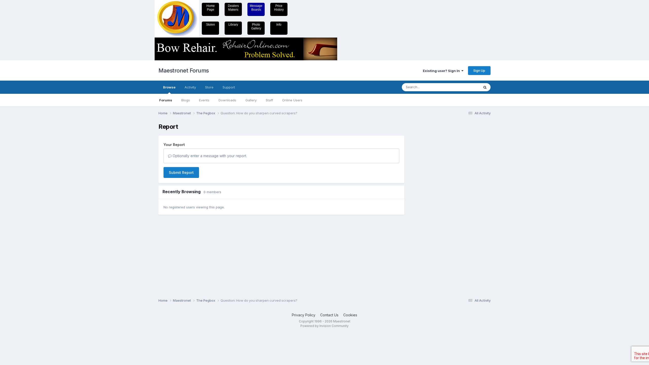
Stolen (210, 24)
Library (233, 24)
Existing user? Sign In (442, 71)
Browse (169, 87)
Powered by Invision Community (324, 326)
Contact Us (329, 315)
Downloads (227, 100)
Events (204, 100)
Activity (190, 87)
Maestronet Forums (183, 70)
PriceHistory (279, 7)
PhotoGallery (256, 26)
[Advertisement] (429, 199)
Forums (165, 100)
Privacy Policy (303, 315)
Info (278, 24)
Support (229, 87)
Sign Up (479, 70)
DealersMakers (233, 7)
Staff (269, 100)
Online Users (292, 100)
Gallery (251, 100)
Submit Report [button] (181, 172)
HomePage (210, 7)
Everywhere (464, 87)
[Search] (485, 87)
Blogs (185, 100)
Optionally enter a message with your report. (209, 156)
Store (209, 87)
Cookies (350, 315)
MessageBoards (256, 7)
